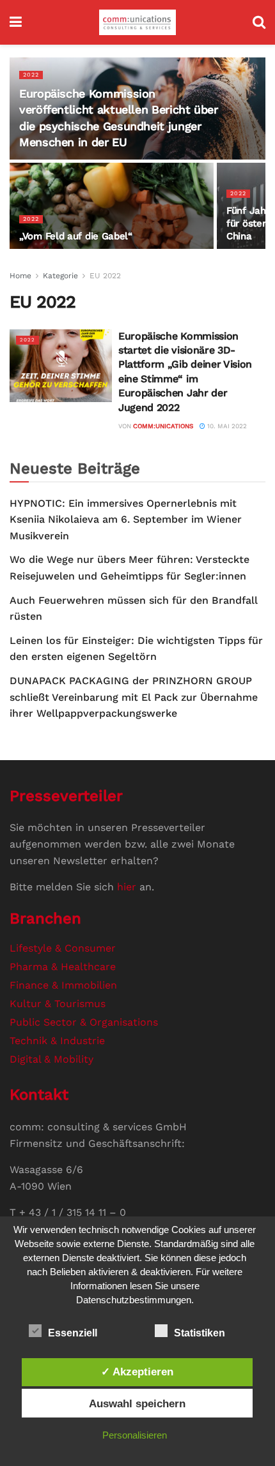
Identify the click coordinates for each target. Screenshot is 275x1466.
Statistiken (199, 1333)
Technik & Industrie (57, 1041)
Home (20, 275)
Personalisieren (134, 1435)
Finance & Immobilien (63, 985)
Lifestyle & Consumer (63, 948)
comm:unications (163, 426)
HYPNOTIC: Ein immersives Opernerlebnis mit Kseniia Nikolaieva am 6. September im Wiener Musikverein (126, 519)
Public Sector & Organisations (84, 1022)
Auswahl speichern (137, 1403)
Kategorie (60, 275)
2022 (31, 74)
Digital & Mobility (51, 1059)
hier (126, 887)
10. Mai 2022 (226, 426)
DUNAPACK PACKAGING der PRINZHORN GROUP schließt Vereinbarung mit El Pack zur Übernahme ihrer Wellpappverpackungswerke (134, 697)
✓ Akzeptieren (137, 1371)
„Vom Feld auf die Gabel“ (75, 236)
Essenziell (72, 1333)
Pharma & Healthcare (63, 967)
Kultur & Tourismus (58, 1004)
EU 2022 (105, 275)
